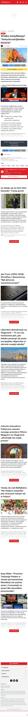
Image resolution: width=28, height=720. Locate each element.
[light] (17, 2)
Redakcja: (4, 684)
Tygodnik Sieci (11, 31)
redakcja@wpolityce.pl (5, 158)
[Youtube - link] (14, 680)
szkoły (13, 165)
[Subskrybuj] (20, 2)
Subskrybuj (12, 159)
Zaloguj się (14, 145)
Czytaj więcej (14, 241)
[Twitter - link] (17, 680)
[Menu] (26, 2)
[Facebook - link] (11, 680)
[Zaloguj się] (23, 2)
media (8, 165)
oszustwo (3, 165)
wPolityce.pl (3, 31)
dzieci (17, 165)
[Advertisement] (14, 255)
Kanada (22, 165)
